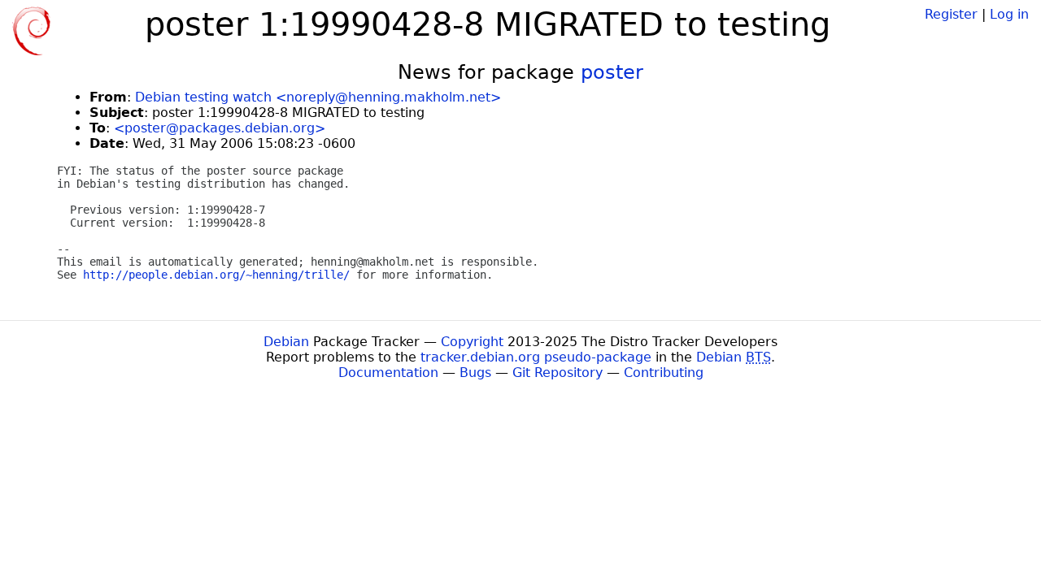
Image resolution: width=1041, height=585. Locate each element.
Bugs (475, 372)
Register (951, 14)
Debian (286, 341)
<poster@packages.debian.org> (219, 128)
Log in (1009, 14)
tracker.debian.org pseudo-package (535, 357)
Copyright (472, 341)
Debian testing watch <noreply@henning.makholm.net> (318, 97)
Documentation (388, 372)
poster (612, 72)
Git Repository (557, 372)
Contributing (663, 372)
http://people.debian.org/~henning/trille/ (216, 274)
